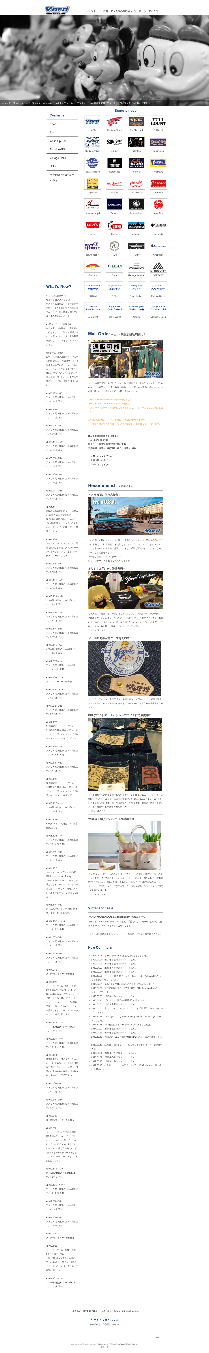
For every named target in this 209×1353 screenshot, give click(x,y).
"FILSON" (130, 987)
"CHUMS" (143, 1008)
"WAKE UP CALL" (144, 1016)
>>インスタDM (110, 556)
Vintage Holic (58, 158)
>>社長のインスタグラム (100, 456)
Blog (52, 132)
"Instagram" (125, 1024)
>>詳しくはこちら (97, 630)
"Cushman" (147, 1065)
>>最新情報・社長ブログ (100, 460)
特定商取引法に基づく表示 (62, 177)
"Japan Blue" (132, 1036)
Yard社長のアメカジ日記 (58, 299)
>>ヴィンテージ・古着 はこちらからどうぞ (109, 560)
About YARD (57, 149)
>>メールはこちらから (99, 464)
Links (53, 166)
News (53, 124)
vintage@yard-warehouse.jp (125, 1310)
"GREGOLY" (150, 975)
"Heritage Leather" (146, 987)
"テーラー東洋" (111, 975)
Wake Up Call (58, 141)
